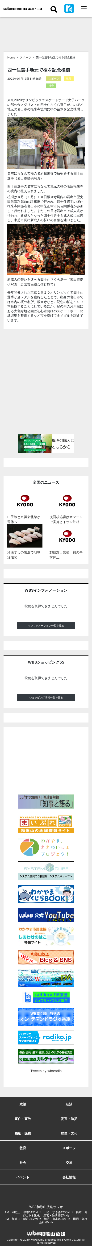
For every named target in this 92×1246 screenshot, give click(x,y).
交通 (69, 1162)
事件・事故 (23, 1119)
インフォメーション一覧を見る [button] (46, 625)
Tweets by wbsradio (46, 1071)
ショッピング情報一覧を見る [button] (46, 697)
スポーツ (25, 57)
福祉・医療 (23, 1133)
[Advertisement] (46, 383)
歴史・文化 (69, 1133)
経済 (69, 1104)
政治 (23, 1104)
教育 (68, 78)
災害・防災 (69, 1119)
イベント (22, 1177)
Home (11, 57)
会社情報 (69, 1177)
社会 (51, 85)
